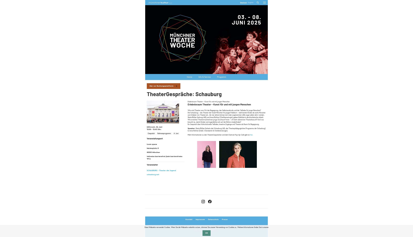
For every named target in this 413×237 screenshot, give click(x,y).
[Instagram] (203, 201)
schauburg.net (153, 175)
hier (251, 135)
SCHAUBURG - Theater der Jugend (161, 170)
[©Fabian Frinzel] (206, 154)
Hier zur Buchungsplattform (161, 86)
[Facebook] (210, 201)
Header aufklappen (257, 2)
